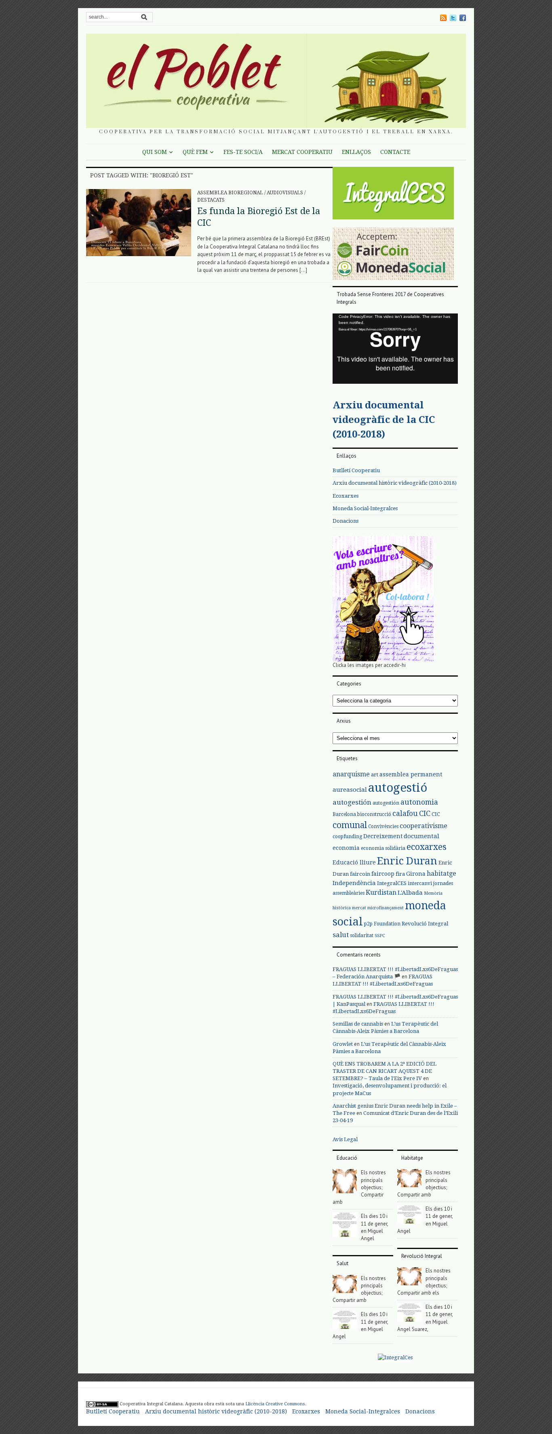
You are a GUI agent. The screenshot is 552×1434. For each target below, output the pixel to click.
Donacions (345, 521)
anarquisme (351, 774)
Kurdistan (381, 892)
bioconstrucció (374, 814)
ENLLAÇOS (356, 152)
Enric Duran (407, 861)
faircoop (382, 873)
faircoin (360, 874)
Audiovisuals (285, 193)
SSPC (380, 935)
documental (421, 836)
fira (400, 874)
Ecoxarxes (345, 496)
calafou (405, 813)
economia (346, 848)
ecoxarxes (427, 847)
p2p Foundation (382, 924)
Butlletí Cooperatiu (356, 470)
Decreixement (382, 836)
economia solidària (383, 848)
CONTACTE (395, 152)
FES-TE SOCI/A (243, 152)
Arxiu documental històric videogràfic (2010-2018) (395, 483)
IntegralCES (392, 883)
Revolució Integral (425, 924)
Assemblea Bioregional (230, 193)
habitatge (441, 873)
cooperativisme (423, 826)
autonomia (419, 802)
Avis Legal (345, 1139)
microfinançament (385, 907)
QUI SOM (154, 152)
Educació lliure (354, 862)
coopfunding (347, 836)
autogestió (397, 788)
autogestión (352, 802)
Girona (416, 873)
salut (341, 935)
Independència (354, 883)
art (374, 775)
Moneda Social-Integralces (365, 508)
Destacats (211, 200)
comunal (350, 825)
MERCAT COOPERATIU (302, 152)
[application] (395, 348)
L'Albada (410, 892)
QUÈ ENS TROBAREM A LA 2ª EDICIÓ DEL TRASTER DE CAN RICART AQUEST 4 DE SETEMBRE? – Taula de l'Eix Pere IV (384, 1071)
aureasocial (350, 789)
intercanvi (420, 883)
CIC (424, 813)
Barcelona (344, 814)
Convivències (383, 826)
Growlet (343, 1044)
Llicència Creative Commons (275, 1404)
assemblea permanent (410, 774)
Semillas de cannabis (358, 1024)
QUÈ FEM (195, 152)
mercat (359, 907)
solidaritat (361, 935)
